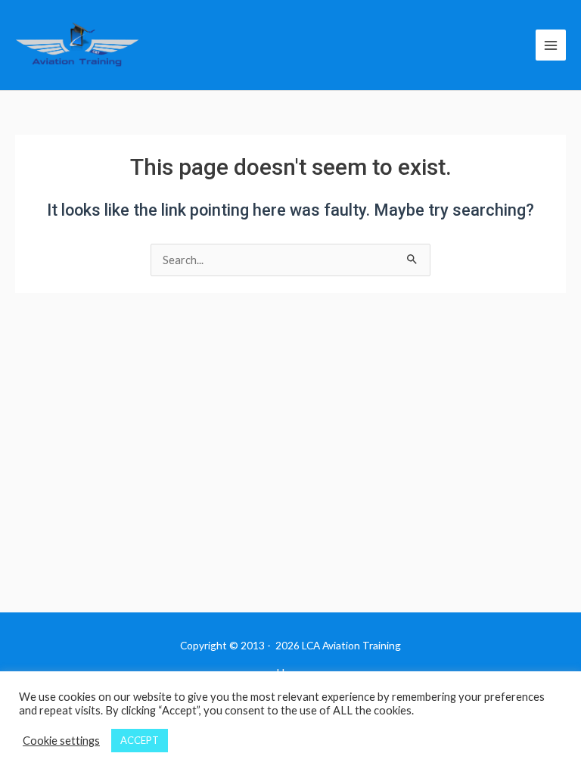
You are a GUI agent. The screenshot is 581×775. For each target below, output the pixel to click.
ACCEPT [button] (139, 740)
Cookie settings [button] (61, 740)
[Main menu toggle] (551, 45)
